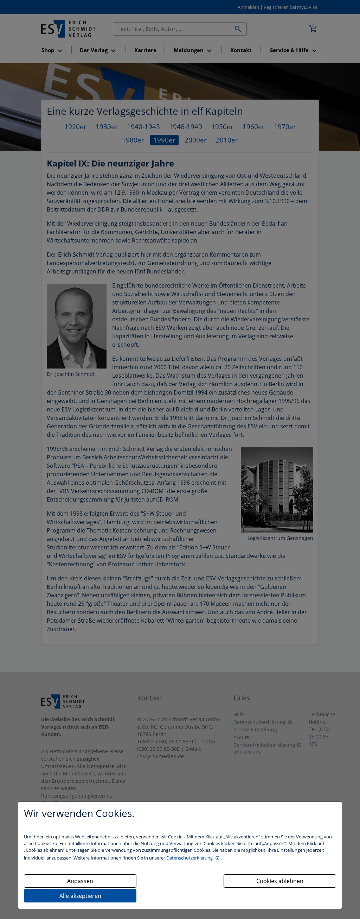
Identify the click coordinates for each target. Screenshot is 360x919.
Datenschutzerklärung (190, 858)
